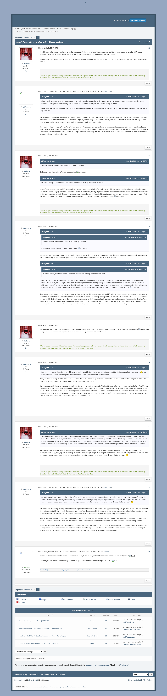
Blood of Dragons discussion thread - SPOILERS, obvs (38, 643)
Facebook (22, 600)
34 (106, 643)
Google (44, 600)
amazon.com (103, 665)
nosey (132, 637)
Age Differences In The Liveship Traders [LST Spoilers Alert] (40, 628)
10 (106, 628)
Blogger (117, 599)
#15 (148, 325)
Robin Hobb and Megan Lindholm (44, 29)
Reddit (70, 599)
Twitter (93, 599)
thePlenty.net (48, 674)
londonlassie (92, 628)
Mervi (132, 622)
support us (82, 687)
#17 (148, 427)
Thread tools (143, 42)
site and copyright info (60, 687)
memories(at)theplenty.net (41, 687)
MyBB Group (43, 680)
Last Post (126, 622)
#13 (148, 156)
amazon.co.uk (91, 665)
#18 (148, 487)
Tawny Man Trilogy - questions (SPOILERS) (34, 621)
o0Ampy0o (27, 107)
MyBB (26, 680)
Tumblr (132, 600)
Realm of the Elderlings (65, 29)
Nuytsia (92, 621)
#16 (148, 362)
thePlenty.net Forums (23, 29)
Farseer (106, 552)
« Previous (28, 37)
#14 (148, 226)
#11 (148, 48)
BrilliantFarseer (135, 644)
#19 (148, 552)
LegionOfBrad (92, 636)
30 (106, 636)
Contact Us (35, 674)
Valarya (27, 63)
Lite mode (61, 674)
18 (106, 621)
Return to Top (22, 674)
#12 (148, 91)
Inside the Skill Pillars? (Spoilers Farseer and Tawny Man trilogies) (43, 636)
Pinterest (22, 602)
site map (73, 687)
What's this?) (124, 665)
